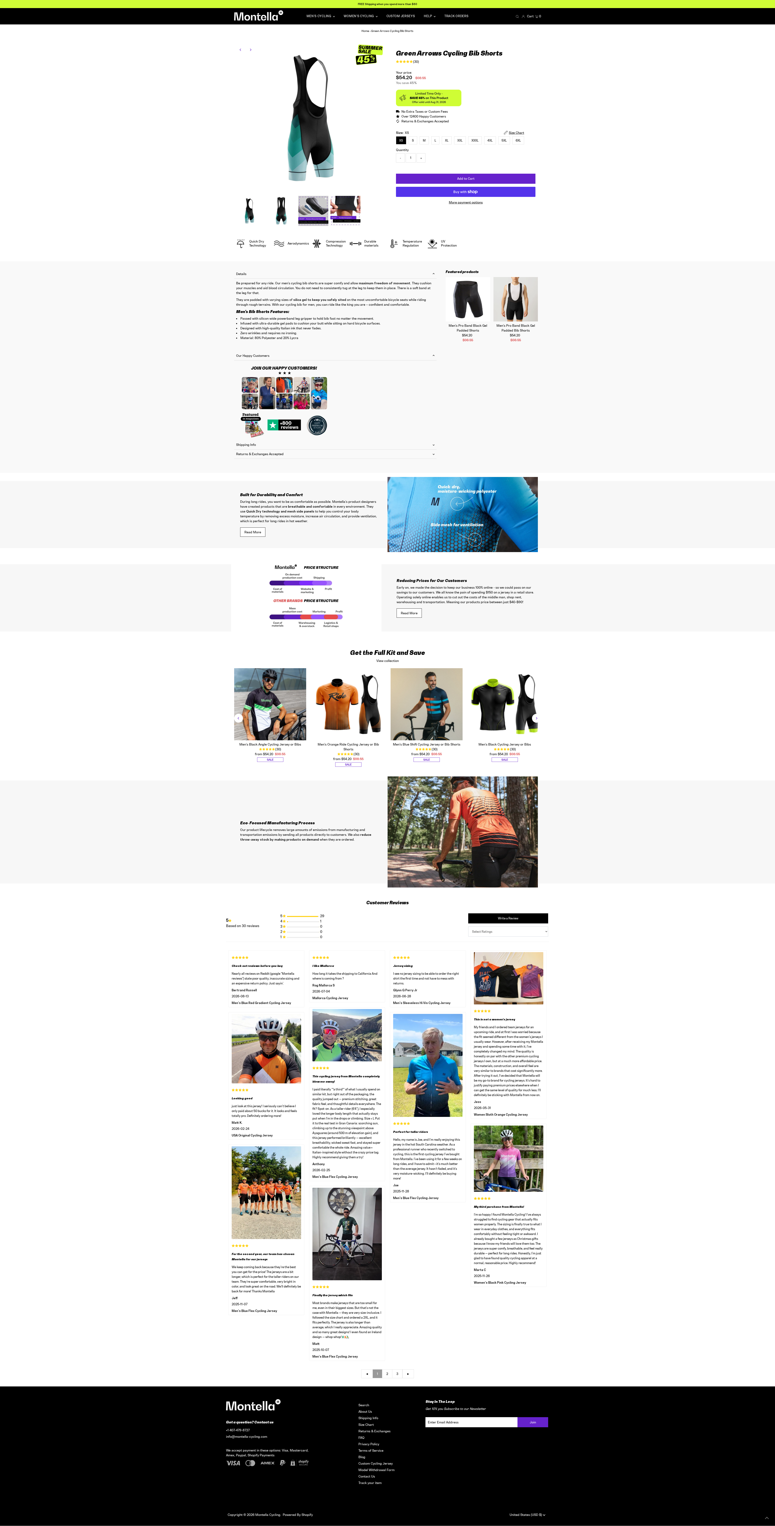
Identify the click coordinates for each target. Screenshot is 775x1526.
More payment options (466, 202)
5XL (504, 140)
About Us (365, 1411)
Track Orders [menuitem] (456, 16)
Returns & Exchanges (374, 1431)
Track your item (370, 1483)
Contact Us (366, 1476)
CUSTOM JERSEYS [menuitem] (400, 16)
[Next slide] (536, 718)
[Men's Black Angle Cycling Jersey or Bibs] (270, 704)
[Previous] (240, 49)
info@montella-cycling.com (246, 1437)
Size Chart (366, 1425)
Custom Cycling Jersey (375, 1463)
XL (446, 140)
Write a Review (508, 918)
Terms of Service (370, 1450)
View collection (387, 661)
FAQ (361, 1438)
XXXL (475, 140)
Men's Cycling (319, 16)
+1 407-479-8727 (238, 1430)
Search (363, 1405)
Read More (252, 532)
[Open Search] (517, 16)
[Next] (250, 49)
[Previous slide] (238, 718)
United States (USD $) (526, 1515)
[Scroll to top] (767, 1518)
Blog (361, 1457)
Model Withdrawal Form (376, 1470)
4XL (490, 140)
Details (241, 274)
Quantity (402, 150)
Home (365, 31)
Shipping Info (246, 445)
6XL (518, 140)
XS (401, 140)
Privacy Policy (368, 1444)
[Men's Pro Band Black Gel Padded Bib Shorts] (515, 299)
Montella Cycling (267, 1515)
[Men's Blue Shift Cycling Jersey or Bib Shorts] (427, 704)
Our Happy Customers (252, 356)
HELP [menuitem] (428, 16)
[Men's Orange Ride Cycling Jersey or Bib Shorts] (348, 704)
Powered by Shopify (298, 1515)
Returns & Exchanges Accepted (260, 454)
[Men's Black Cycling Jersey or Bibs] (505, 704)
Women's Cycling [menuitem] (359, 16)
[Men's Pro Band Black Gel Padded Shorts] (468, 299)
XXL (460, 140)
